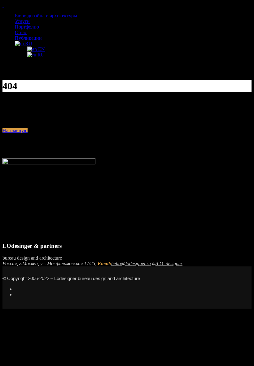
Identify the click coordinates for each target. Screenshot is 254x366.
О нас (21, 32)
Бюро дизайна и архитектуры (46, 15)
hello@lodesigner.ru (131, 263)
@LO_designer (167, 263)
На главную (15, 130)
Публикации (28, 38)
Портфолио (27, 26)
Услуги (22, 21)
